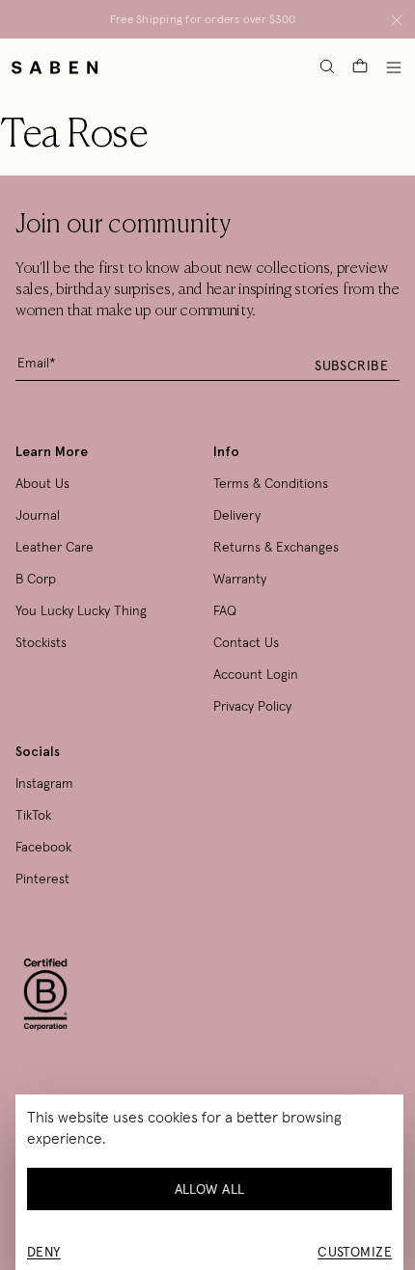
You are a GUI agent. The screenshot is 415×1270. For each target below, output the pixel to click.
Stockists (41, 642)
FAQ (224, 610)
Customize (355, 1251)
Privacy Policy (252, 706)
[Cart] (360, 66)
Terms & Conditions (270, 483)
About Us (42, 483)
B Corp (35, 578)
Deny (44, 1251)
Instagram (44, 783)
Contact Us (246, 642)
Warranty (239, 578)
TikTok (33, 815)
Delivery (237, 515)
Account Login (255, 674)
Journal (37, 515)
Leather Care (54, 546)
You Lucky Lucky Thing (81, 610)
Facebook (43, 846)
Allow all (210, 1189)
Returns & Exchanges (276, 546)
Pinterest (42, 878)
